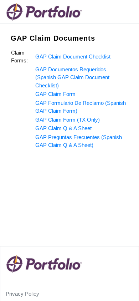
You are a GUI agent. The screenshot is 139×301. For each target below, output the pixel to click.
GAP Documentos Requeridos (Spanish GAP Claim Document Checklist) (72, 77)
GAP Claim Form (55, 94)
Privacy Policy (22, 294)
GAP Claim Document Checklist (72, 56)
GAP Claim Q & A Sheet (63, 128)
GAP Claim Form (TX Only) (67, 120)
